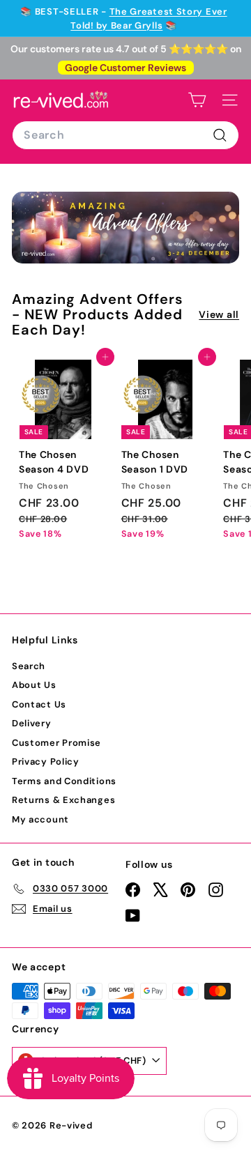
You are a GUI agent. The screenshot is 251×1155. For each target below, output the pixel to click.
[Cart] (197, 100)
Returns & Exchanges (63, 800)
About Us (34, 685)
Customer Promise (56, 743)
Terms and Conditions (64, 781)
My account (40, 819)
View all (219, 314)
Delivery (32, 723)
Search (28, 666)
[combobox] (125, 135)
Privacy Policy (45, 761)
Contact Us (39, 704)
